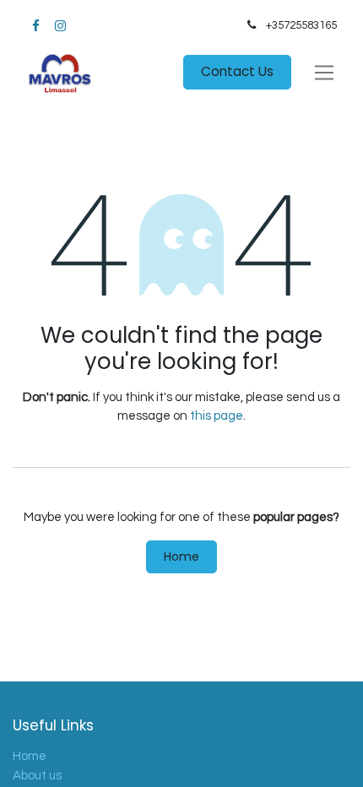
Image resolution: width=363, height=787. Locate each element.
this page (216, 416)
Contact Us (237, 71)
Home (181, 556)
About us (37, 775)
